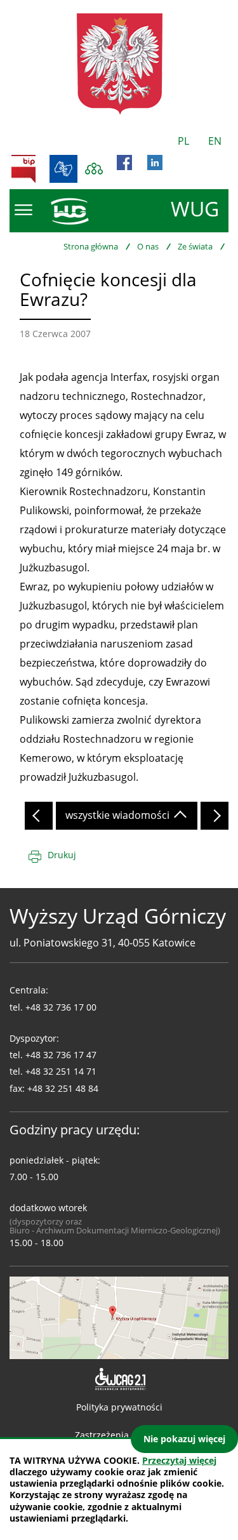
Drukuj (62, 855)
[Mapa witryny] (94, 169)
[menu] (23, 210)
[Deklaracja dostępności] (119, 1379)
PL (183, 141)
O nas (148, 246)
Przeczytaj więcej (179, 1460)
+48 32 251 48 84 (62, 1088)
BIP (23, 169)
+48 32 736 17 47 (60, 1055)
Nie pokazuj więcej (184, 1439)
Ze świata (195, 246)
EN (214, 141)
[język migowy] (63, 169)
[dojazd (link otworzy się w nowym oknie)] (119, 1317)
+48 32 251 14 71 (60, 1071)
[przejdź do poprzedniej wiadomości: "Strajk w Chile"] (39, 816)
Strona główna (90, 246)
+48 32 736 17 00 (60, 1007)
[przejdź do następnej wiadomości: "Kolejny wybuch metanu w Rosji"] (214, 816)
